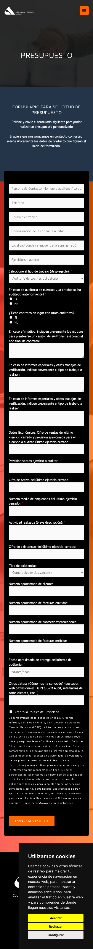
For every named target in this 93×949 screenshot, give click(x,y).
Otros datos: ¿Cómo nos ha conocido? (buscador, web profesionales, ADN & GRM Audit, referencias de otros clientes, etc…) (46, 688)
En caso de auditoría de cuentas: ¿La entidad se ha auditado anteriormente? (45, 292)
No (16, 304)
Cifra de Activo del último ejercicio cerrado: (40, 480)
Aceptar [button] (56, 918)
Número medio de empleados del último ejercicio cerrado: (43, 501)
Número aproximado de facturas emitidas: (40, 603)
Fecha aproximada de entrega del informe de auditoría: (40, 662)
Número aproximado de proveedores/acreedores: (44, 622)
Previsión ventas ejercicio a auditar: (35, 461)
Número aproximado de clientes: (33, 584)
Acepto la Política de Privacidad (36, 712)
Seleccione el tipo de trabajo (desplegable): (40, 271)
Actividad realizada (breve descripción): (37, 522)
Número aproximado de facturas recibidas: (40, 641)
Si (15, 299)
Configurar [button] (56, 935)
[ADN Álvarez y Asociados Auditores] (19, 10)
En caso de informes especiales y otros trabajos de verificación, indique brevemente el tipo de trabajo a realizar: (45, 369)
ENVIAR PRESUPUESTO (31, 821)
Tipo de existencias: (24, 565)
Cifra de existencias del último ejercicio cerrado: (44, 546)
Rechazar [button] (56, 926)
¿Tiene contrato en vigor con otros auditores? (42, 313)
